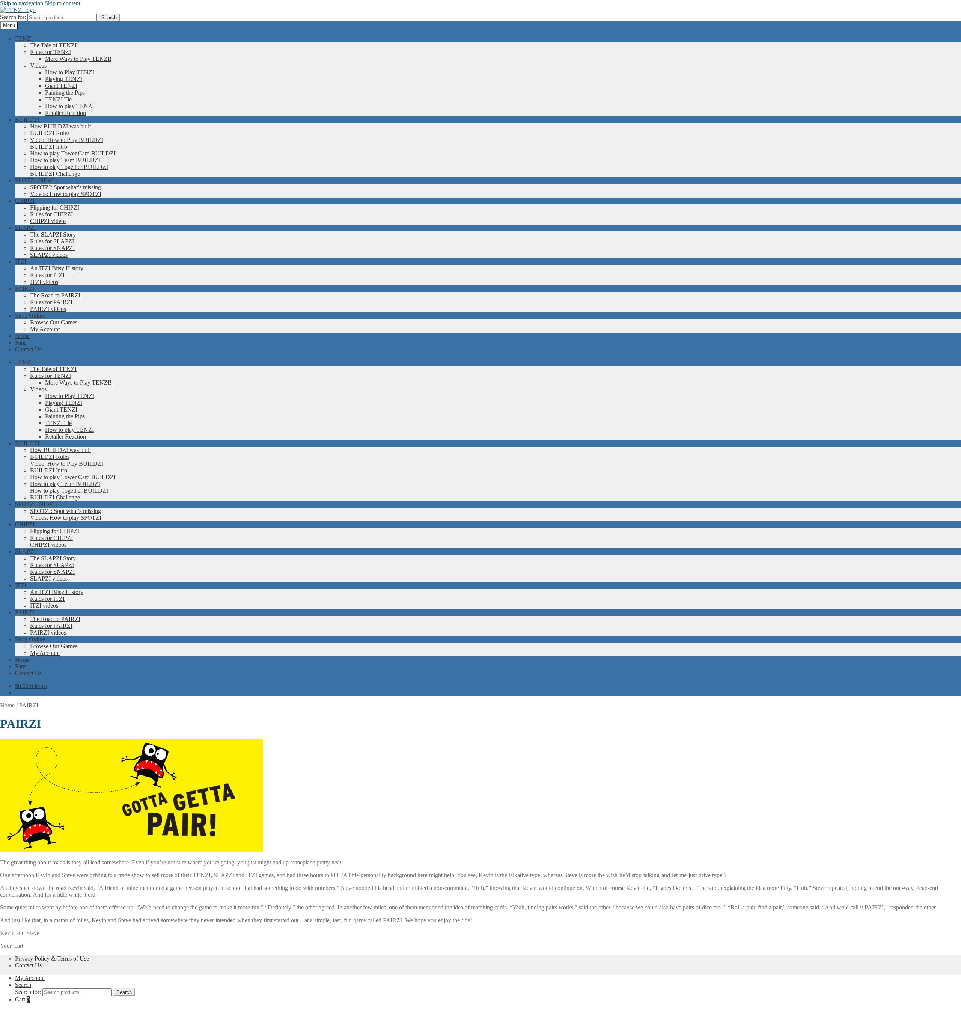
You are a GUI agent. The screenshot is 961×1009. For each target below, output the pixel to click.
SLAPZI (25, 228)
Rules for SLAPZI (52, 241)
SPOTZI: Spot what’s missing (65, 187)
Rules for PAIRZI (51, 302)
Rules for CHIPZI (51, 214)
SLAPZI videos (49, 255)
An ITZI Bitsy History (56, 268)
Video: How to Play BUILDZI (66, 140)
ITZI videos (44, 282)
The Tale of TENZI (53, 45)
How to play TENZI (69, 106)
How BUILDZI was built (60, 126)
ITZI (20, 261)
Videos (38, 65)
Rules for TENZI (50, 52)
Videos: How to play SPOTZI (65, 194)
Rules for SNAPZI (52, 248)
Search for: (13, 17)
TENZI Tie (58, 99)
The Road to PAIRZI (55, 295)
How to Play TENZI (69, 72)
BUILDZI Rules (49, 133)
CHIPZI (25, 201)
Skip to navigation (21, 3)
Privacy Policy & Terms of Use (52, 958)
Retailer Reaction (65, 113)
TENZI (24, 38)
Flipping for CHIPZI (54, 207)
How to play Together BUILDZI (69, 167)
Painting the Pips (65, 92)
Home (22, 336)
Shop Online (30, 315)
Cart (22, 999)
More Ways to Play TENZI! (78, 59)
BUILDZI (27, 119)
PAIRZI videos (48, 309)
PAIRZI (24, 288)
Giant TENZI (61, 86)
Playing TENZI (63, 79)
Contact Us (28, 349)
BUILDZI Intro (48, 146)
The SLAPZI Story (53, 234)
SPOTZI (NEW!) (36, 180)
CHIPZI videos (48, 221)
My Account (45, 329)
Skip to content (62, 3)
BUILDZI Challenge (55, 173)
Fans (20, 342)
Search (109, 17)
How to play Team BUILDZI (65, 160)
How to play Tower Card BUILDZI (73, 153)
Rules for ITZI (47, 275)
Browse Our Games (53, 322)
